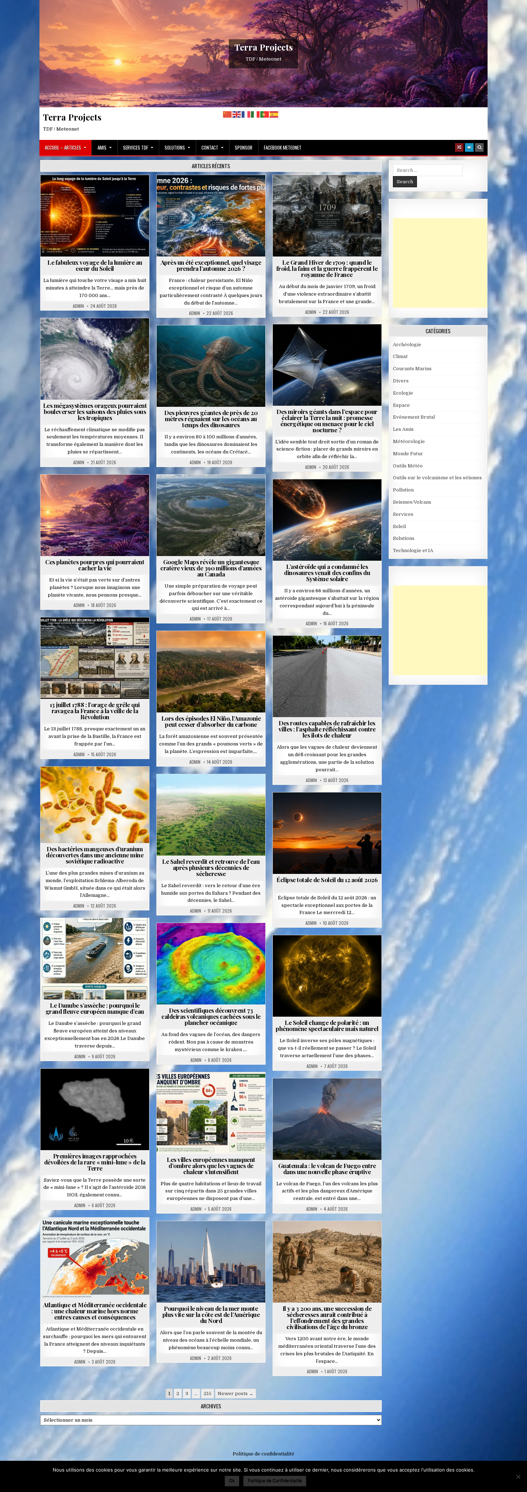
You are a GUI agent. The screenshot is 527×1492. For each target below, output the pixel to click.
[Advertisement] (446, 263)
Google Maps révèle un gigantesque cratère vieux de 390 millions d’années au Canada (210, 568)
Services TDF (135, 147)
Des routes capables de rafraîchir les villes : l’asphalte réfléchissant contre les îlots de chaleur (327, 729)
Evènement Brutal (310, 192)
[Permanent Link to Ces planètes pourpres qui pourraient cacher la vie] (95, 515)
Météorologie (214, 192)
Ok (232, 1480)
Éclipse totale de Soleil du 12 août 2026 (327, 880)
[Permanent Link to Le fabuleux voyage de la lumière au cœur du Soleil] (95, 215)
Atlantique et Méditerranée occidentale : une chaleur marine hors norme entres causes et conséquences (94, 1311)
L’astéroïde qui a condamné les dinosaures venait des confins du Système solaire (327, 573)
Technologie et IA (330, 349)
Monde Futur (408, 453)
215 (208, 1393)
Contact (209, 147)
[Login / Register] (469, 147)
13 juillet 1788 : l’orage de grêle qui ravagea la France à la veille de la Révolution (95, 711)
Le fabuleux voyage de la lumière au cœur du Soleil (94, 265)
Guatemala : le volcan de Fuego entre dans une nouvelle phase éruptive (327, 1169)
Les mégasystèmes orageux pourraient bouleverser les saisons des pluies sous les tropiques (95, 411)
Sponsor (243, 147)
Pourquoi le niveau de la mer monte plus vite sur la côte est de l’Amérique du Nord (211, 1314)
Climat (197, 648)
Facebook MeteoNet (283, 147)
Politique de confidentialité (263, 1453)
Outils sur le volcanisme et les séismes (437, 477)
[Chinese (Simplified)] (227, 114)
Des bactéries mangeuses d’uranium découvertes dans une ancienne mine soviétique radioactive (94, 855)
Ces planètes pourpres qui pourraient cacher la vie (94, 565)
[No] (518, 1476)
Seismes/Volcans (214, 940)
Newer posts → (235, 1393)
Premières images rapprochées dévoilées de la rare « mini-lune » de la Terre (95, 1162)
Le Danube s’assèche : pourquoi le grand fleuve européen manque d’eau (95, 1008)
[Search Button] (479, 147)
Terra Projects (263, 47)
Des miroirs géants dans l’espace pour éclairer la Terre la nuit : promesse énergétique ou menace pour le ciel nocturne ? (327, 421)
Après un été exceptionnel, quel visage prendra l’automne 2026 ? (211, 265)
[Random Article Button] (459, 147)
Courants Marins (214, 1239)
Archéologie (201, 343)
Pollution (325, 342)
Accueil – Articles (63, 147)
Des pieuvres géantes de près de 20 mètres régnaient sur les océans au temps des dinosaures (210, 419)
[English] (237, 114)
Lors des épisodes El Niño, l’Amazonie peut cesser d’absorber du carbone (211, 721)
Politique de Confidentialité (275, 1480)
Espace (296, 342)
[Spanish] (274, 114)
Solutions (175, 147)
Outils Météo (408, 466)
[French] (246, 114)
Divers (232, 343)
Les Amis (403, 429)
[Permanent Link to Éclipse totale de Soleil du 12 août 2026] (327, 833)
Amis (102, 147)
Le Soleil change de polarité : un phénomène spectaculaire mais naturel (327, 1025)
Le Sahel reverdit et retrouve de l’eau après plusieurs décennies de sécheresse (211, 867)
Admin (78, 306)
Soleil (97, 192)
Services (403, 514)
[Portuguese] (265, 114)
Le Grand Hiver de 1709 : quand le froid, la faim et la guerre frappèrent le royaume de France (327, 268)
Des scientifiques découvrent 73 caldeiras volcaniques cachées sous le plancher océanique (211, 1016)
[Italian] (255, 114)
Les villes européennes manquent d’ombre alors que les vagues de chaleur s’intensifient (211, 1166)
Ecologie (227, 792)
